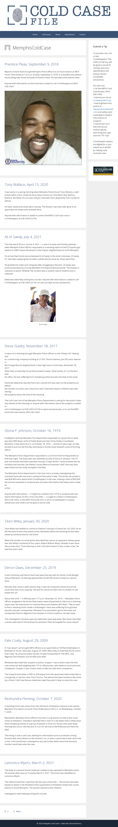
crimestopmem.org (102, 100)
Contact (82, 34)
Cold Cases (46, 34)
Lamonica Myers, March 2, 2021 (29, 762)
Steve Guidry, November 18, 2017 (31, 346)
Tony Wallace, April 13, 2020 (26, 184)
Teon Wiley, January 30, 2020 (27, 521)
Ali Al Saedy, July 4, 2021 (23, 236)
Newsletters (70, 34)
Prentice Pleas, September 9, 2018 (32, 64)
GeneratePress (75, 823)
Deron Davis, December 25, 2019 (30, 567)
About (57, 34)
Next (19, 811)
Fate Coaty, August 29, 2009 (26, 640)
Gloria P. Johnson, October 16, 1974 (32, 430)
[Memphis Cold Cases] (59, 15)
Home (34, 34)
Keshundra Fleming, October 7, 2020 (33, 698)
